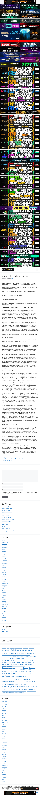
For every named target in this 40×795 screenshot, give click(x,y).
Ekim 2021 (4, 620)
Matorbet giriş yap (19, 664)
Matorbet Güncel (28, 664)
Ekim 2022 (4, 599)
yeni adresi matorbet (31, 691)
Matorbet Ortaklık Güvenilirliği (8, 529)
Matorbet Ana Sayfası (7, 460)
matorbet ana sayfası (24, 651)
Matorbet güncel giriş (8, 668)
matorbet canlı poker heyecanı (29, 658)
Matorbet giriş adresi (8, 664)
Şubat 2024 (4, 570)
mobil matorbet (5, 691)
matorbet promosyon (30, 675)
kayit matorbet (5, 650)
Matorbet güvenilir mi (29, 668)
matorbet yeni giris (22, 684)
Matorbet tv (26, 679)
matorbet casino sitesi (20, 660)
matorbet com (30, 660)
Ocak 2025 (4, 553)
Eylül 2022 (4, 601)
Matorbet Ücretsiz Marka (7, 512)
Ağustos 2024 (4, 560)
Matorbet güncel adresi (18, 666)
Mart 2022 (4, 611)
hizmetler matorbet (31, 648)
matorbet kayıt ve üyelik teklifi (12, 671)
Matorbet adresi (27, 650)
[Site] (20, 69)
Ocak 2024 (4, 572)
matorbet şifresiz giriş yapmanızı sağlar (7, 689)
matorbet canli (33, 653)
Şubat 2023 (4, 592)
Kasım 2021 (4, 618)
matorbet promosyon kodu (7, 676)
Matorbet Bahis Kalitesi (6, 517)
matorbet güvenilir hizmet (18, 668)
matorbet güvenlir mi (5, 669)
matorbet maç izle (31, 671)
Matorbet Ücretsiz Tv (6, 515)
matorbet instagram (25, 669)
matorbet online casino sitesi (19, 673)
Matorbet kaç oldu (21, 671)
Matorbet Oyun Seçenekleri (7, 513)
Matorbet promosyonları (19, 676)
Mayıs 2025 (4, 549)
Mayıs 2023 (4, 586)
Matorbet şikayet (18, 689)
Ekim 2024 (4, 556)
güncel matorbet (25, 648)
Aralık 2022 (4, 595)
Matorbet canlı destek (30, 657)
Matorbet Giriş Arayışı (6, 521)
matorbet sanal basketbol (29, 676)
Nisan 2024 (4, 567)
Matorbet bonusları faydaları (9, 458)
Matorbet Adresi (5, 522)
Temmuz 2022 (5, 604)
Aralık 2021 (4, 617)
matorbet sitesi (13, 678)
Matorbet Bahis (5, 653)
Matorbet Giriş (5, 524)
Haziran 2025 (4, 547)
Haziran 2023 (4, 585)
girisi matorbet (33, 646)
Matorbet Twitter (5, 633)
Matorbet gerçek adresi (9, 662)
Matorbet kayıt (4, 671)
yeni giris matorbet (5, 692)
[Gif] (20, 112)
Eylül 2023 (4, 579)
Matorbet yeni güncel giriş (10, 686)
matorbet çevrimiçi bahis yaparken (32, 686)
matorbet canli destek (5, 655)
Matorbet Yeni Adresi (6, 634)
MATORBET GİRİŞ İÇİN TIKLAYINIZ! (20, 41)
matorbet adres (18, 650)
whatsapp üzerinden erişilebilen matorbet (20, 691)
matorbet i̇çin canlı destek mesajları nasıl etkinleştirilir (16, 692)
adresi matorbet (4, 646)
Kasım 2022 (4, 597)
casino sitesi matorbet (25, 646)
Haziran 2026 (4, 544)
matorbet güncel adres (7, 666)
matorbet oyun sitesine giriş (27, 673)
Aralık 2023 (4, 574)
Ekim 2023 (4, 577)
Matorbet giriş (4, 343)
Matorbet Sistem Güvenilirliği (8, 519)
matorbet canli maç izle (14, 655)
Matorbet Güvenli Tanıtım (7, 508)
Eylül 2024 (4, 558)
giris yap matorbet (10, 648)
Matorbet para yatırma (6, 675)
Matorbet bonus (25, 653)
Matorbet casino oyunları (8, 660)
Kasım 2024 (4, 554)
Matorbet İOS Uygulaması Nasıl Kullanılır (11, 462)
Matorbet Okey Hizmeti (6, 531)
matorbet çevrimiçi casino (7, 687)
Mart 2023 (4, 590)
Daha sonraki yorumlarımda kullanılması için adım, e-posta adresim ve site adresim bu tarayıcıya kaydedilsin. (20, 493)
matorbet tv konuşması (23, 681)
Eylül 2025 (4, 545)
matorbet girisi (20, 662)
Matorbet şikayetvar (29, 689)
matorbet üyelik (31, 687)
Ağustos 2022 (4, 602)
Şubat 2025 (4, 551)
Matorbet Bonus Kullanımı (7, 528)
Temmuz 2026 (5, 542)
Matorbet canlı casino (17, 657)
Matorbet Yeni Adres (19, 458)
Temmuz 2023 (5, 583)
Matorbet (5, 457)
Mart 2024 (4, 569)
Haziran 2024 (4, 563)
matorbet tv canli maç (7, 681)
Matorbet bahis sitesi (14, 653)
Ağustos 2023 (4, 581)
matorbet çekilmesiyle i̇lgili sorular (22, 686)
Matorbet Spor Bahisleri (17, 679)
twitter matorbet (11, 691)
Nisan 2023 (4, 588)
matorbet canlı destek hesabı (5, 658)
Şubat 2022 (4, 613)
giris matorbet (4, 648)
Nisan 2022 (4, 610)
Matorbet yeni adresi (14, 684)
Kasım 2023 (4, 576)
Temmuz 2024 (5, 561)
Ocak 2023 (4, 593)
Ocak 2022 (4, 615)
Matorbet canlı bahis (25, 655)
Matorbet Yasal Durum (6, 506)
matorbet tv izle (15, 681)
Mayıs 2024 (4, 565)
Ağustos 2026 (4, 540)
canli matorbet (9, 646)
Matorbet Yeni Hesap (6, 510)
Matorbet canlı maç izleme (17, 658)
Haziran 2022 (4, 606)
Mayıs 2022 (4, 608)
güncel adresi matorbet (18, 648)
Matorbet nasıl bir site (8, 673)
